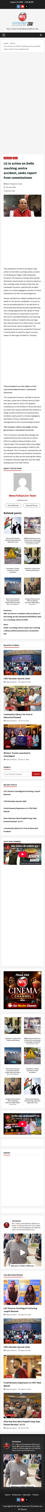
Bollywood (9, 1415)
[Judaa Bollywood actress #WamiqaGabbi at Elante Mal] (22, 1253)
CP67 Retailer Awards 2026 (17, 678)
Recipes (9, 1376)
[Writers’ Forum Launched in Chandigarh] (22, 737)
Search (7, 767)
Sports (7, 1494)
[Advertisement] (22, 78)
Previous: (22, 615)
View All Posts (32, 505)
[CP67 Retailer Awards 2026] (22, 662)
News (15, 158)
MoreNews (35, 1506)
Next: (22, 629)
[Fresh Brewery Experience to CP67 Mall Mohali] (22, 1366)
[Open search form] (41, 35)
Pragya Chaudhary (11, 682)
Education (7, 158)
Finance (8, 1302)
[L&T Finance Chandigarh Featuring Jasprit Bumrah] (22, 1292)
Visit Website (13, 505)
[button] (3, 35)
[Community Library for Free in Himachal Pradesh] (22, 698)
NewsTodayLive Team (14, 184)
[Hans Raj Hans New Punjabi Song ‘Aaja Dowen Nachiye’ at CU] (22, 1405)
